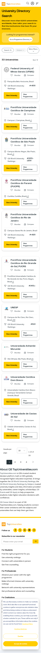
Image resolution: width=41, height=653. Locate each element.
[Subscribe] (35, 541)
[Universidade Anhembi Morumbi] (6, 347)
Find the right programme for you (16, 554)
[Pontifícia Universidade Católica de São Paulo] (6, 139)
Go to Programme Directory (20, 39)
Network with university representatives (18, 587)
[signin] (32, 3)
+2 (28, 196)
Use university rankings (11, 557)
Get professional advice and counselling (18, 591)
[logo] (11, 3)
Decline (20, 636)
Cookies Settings (20, 629)
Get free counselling (10, 565)
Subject (20, 50)
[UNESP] (6, 308)
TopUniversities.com (8, 473)
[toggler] (37, 3)
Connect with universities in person (16, 561)
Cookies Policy (27, 624)
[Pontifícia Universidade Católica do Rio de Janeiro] (6, 215)
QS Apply (13, 492)
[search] (27, 3)
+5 (32, 359)
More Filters (33, 49)
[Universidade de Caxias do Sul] (6, 415)
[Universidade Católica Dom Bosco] (6, 378)
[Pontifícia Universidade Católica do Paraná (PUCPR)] (6, 181)
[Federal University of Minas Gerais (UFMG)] (6, 69)
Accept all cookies (20, 644)
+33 (13, 320)
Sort (34, 60)
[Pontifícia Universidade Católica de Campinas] (6, 108)
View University (11, 95)
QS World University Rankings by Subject (17, 484)
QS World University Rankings (23, 481)
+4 (13, 154)
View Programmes (27, 95)
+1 (31, 120)
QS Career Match (7, 502)
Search (7, 50)
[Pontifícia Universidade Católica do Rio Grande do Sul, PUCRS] (6, 261)
